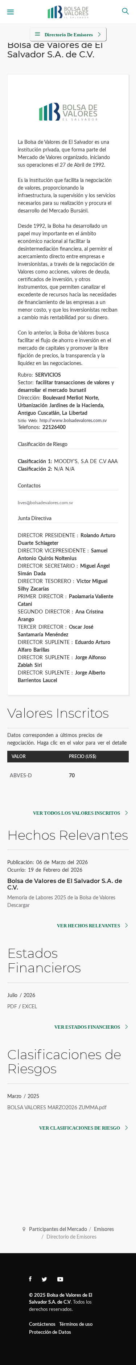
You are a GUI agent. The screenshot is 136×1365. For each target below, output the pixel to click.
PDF (12, 1006)
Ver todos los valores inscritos (76, 813)
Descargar (18, 905)
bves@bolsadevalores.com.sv (45, 503)
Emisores (104, 1229)
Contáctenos (42, 1324)
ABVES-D (21, 775)
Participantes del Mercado (58, 1229)
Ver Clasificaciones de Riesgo (79, 1128)
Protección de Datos (50, 1332)
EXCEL (29, 1006)
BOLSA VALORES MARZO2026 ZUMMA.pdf (57, 1107)
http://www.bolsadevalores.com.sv (73, 420)
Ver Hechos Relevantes (88, 925)
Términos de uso (75, 1324)
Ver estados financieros (87, 1027)
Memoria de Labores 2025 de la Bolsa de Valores (61, 897)
